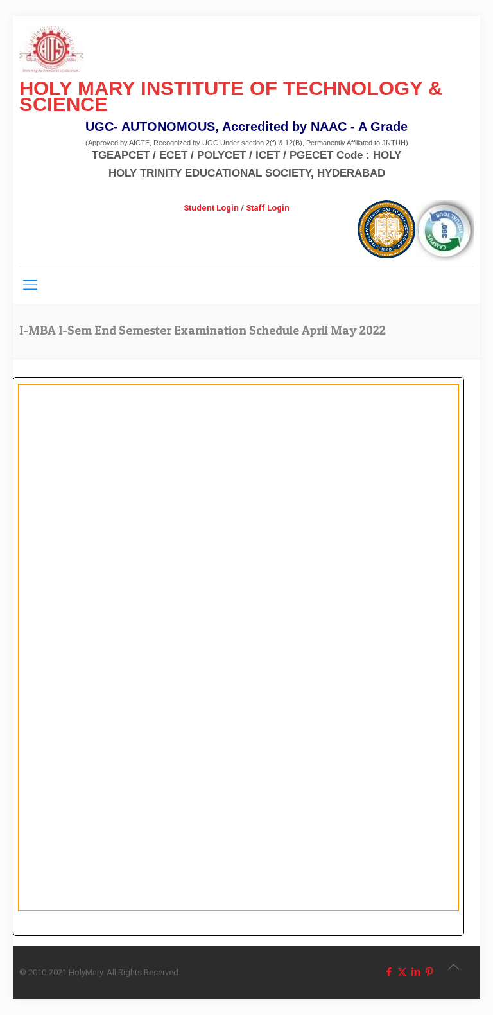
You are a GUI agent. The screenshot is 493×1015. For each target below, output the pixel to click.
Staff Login (268, 208)
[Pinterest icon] (429, 972)
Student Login (211, 208)
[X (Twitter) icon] (402, 972)
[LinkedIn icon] (415, 972)
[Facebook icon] (389, 972)
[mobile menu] (30, 285)
